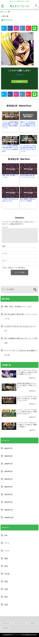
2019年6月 (8, 471)
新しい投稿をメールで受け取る (14, 267)
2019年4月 (8, 487)
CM (5, 535)
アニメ (7, 543)
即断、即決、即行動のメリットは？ (10, 176)
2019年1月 (8, 510)
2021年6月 (8, 456)
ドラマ (7, 551)
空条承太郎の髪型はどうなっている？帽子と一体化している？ (27, 385)
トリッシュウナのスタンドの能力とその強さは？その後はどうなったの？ (27, 398)
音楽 (6, 604)
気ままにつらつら (19, 6)
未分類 (7, 574)
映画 (6, 566)
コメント (5, 227)
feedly (20, 81)
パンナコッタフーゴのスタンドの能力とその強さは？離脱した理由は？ (27, 424)
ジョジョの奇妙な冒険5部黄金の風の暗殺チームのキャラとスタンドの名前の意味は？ (10, 148)
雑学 (6, 597)
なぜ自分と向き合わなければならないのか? (10, 200)
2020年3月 (8, 464)
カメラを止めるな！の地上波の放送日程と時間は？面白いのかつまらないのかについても (28, 148)
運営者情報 (5, 628)
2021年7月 (8, 448)
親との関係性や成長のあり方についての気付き (28, 200)
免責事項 (33, 623)
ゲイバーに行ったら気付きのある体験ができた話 (20, 352)
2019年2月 (8, 502)
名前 (4, 246)
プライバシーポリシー (20, 623)
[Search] (34, 289)
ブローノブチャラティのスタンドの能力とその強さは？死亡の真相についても (27, 372)
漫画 (6, 581)
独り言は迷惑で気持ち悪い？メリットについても (27, 176)
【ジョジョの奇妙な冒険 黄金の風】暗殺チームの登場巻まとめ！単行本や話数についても (10, 124)
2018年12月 (9, 517)
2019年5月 (8, 479)
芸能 (6, 589)
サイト (4, 260)
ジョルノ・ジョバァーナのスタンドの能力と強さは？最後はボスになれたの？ (27, 411)
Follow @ (19, 74)
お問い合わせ (6, 623)
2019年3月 (8, 494)
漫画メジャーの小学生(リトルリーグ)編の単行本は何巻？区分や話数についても (28, 124)
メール (5, 253)
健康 (6, 558)
